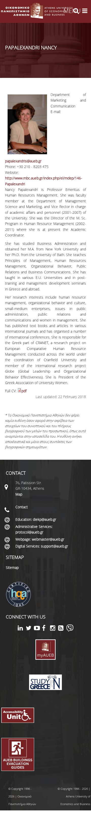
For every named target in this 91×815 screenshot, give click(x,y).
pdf (24, 390)
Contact (21, 506)
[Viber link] (70, 630)
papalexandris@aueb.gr (23, 161)
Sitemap (12, 567)
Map (18, 494)
